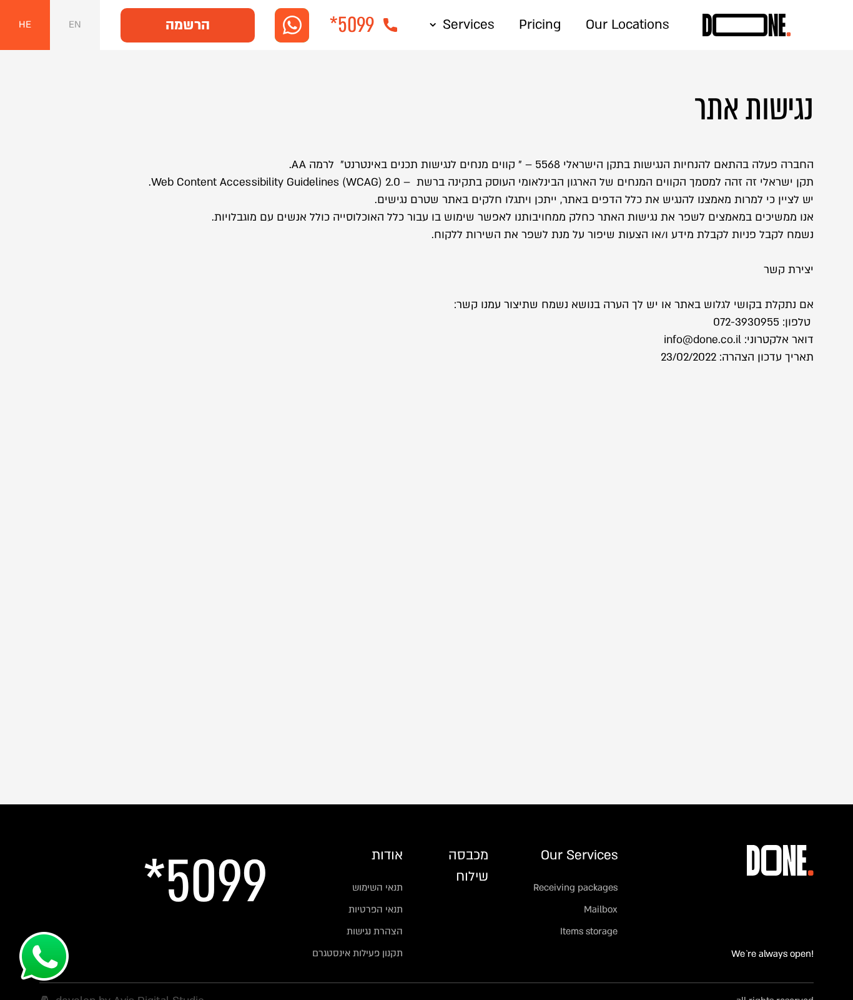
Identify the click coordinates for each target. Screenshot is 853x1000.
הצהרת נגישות (375, 931)
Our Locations (627, 25)
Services (468, 25)
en (75, 24)
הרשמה (187, 25)
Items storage (589, 931)
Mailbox (601, 909)
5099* (205, 884)
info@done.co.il (702, 339)
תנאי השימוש (377, 887)
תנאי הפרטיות (374, 909)
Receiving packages (575, 887)
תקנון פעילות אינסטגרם (357, 953)
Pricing (540, 25)
